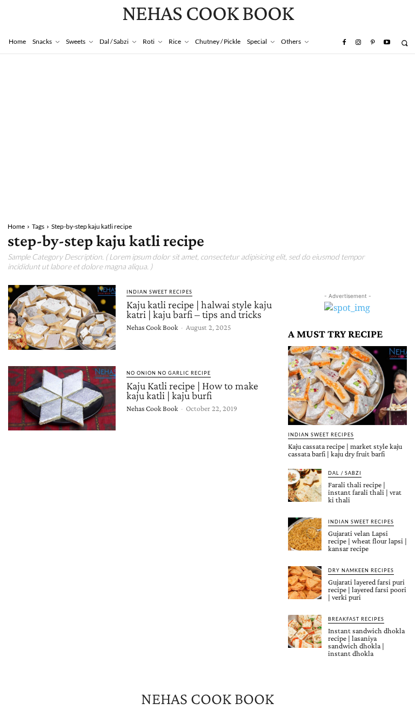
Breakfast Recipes (356, 619)
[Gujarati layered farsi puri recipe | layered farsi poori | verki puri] (305, 583)
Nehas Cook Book (152, 327)
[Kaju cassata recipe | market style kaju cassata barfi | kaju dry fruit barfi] (347, 385)
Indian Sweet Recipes (159, 292)
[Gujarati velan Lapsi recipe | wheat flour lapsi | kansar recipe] (305, 534)
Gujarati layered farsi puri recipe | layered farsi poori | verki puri (367, 589)
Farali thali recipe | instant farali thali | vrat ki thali (364, 492)
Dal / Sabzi (345, 473)
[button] (404, 43)
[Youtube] (387, 43)
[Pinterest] (372, 43)
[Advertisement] (207, 135)
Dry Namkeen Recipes (361, 570)
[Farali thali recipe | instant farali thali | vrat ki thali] (305, 485)
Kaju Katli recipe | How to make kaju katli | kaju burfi (192, 390)
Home (16, 226)
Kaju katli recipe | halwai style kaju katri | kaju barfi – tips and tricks (199, 309)
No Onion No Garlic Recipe (168, 373)
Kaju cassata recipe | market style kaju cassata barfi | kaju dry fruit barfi (345, 450)
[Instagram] (358, 43)
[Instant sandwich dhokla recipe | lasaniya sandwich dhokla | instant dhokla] (305, 631)
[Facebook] (344, 43)
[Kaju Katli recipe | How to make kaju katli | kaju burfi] (62, 398)
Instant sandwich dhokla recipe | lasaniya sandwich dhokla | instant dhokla (366, 642)
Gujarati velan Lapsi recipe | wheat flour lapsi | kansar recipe (367, 541)
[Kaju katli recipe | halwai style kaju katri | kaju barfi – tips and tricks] (62, 317)
